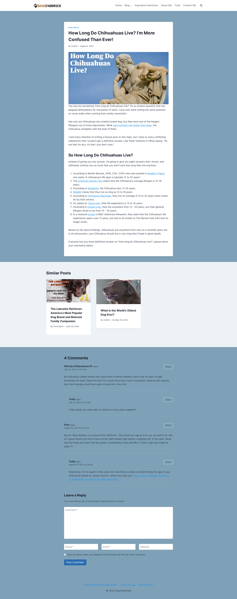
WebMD (77, 192)
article (91, 214)
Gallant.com (94, 207)
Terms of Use (127, 584)
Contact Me (189, 5)
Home (118, 5)
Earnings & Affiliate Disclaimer (101, 584)
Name (69, 547)
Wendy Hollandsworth (78, 366)
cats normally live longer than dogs (132, 125)
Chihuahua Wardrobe (99, 196)
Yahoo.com (94, 203)
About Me (166, 5)
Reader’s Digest (155, 173)
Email (107, 547)
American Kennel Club (90, 181)
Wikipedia (93, 188)
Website (144, 547)
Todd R (74, 46)
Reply (168, 367)
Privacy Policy (145, 584)
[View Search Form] (201, 5)
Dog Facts (73, 28)
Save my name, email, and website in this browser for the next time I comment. (106, 554)
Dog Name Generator (146, 5)
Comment (71, 510)
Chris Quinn (58, 326)
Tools (177, 5)
